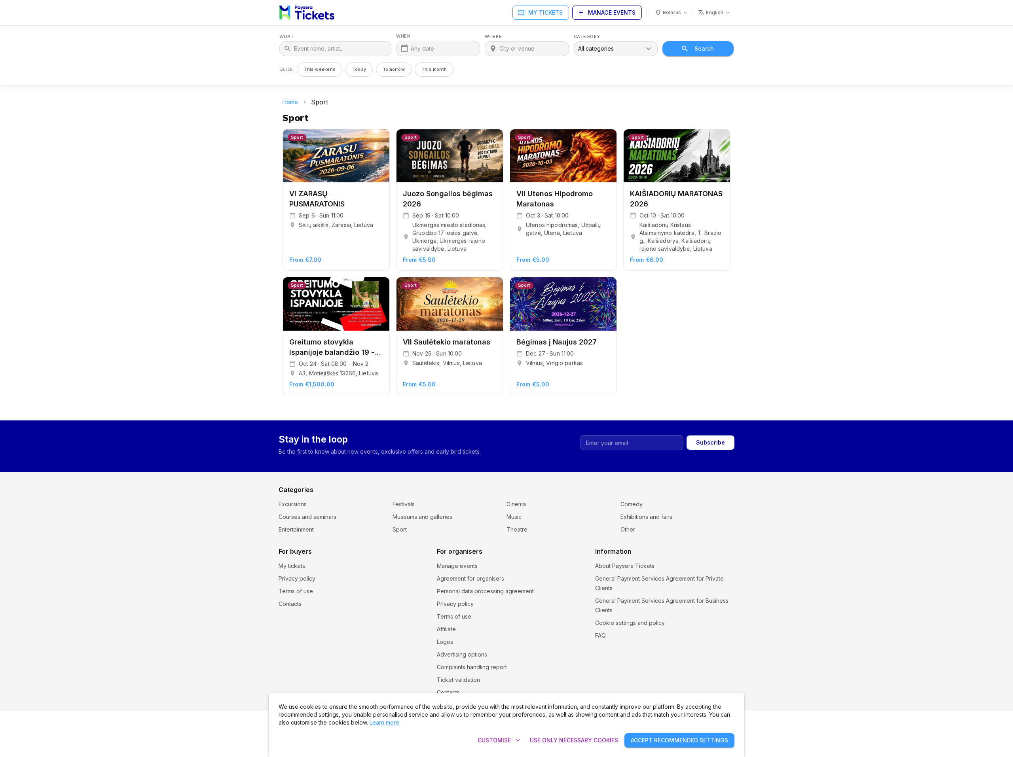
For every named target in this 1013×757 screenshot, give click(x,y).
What (286, 36)
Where (493, 36)
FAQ (600, 635)
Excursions (293, 504)
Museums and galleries (422, 516)
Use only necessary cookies (574, 740)
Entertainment (296, 529)
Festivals (404, 504)
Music (514, 516)
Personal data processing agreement (485, 591)
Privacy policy (297, 578)
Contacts (290, 603)
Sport (400, 529)
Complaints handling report (472, 667)
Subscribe (710, 442)
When (403, 36)
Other (627, 529)
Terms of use (296, 591)
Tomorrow (394, 69)
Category (587, 36)
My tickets (540, 12)
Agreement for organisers (470, 578)
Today (359, 69)
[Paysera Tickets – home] (306, 13)
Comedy (631, 504)
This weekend (320, 69)
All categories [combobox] (596, 48)
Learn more (384, 722)
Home (290, 101)
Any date (422, 48)
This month (434, 69)
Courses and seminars (307, 516)
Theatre (516, 529)
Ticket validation (458, 679)
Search (704, 48)
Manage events (606, 12)
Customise (500, 740)
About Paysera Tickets (624, 565)
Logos (445, 641)
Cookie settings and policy (630, 622)
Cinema (516, 504)
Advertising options (462, 654)
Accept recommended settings (679, 740)
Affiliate (446, 629)
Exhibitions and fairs (646, 516)
